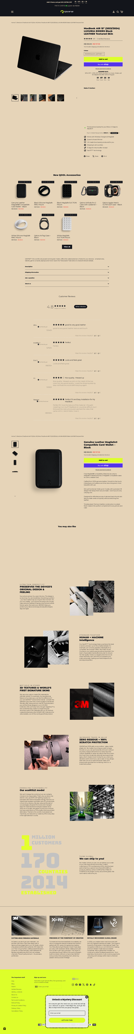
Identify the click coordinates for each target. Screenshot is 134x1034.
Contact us (14, 997)
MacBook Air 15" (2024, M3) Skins (32, 22)
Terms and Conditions (18, 1000)
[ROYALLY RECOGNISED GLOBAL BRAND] (105, 925)
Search (13, 986)
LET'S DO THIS (67, 1020)
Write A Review (81, 306)
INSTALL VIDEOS (16, 992)
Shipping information (32, 272)
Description (28, 266)
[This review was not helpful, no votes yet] (98, 335)
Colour (86, 50)
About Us (14, 995)
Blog (12, 984)
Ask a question (29, 278)
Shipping (93, 46)
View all (67, 247)
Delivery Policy (15, 1008)
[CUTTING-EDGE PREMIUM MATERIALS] (29, 925)
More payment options (103, 68)
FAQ (12, 981)
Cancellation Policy (17, 1011)
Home (13, 22)
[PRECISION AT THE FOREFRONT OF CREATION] (67, 925)
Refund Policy (15, 1003)
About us (28, 283)
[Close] (87, 997)
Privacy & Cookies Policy (18, 1005)
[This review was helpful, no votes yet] (95, 335)
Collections (19, 22)
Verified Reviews (16, 989)
